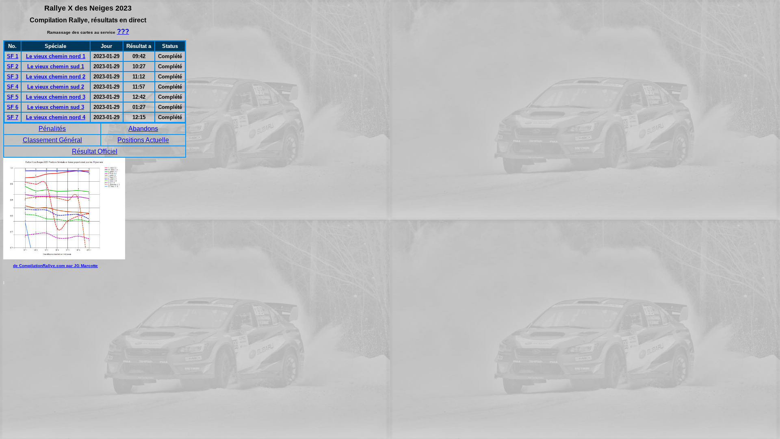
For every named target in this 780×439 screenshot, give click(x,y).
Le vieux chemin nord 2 (55, 77)
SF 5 (12, 97)
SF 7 (12, 117)
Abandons (143, 128)
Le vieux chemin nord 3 (55, 97)
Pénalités (52, 128)
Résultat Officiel (94, 151)
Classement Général (52, 140)
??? (123, 31)
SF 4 (12, 87)
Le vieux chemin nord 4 (55, 117)
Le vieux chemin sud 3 (55, 107)
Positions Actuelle (143, 140)
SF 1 (12, 56)
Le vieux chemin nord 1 (55, 56)
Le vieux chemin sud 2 (55, 87)
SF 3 (12, 77)
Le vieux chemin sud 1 (55, 66)
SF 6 (12, 107)
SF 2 (12, 66)
